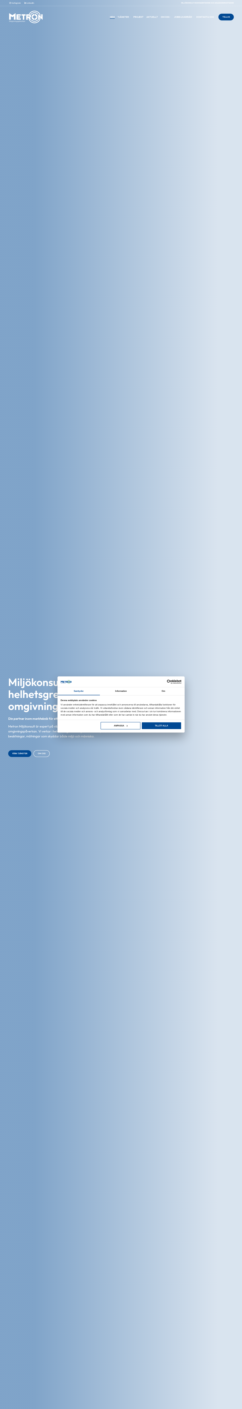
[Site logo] (26, 16)
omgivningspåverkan (22, 731)
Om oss (41, 753)
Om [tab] (163, 691)
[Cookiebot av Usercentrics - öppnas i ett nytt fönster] (169, 682)
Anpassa (119, 725)
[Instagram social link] (15, 3)
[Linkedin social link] (29, 3)
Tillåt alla (161, 725)
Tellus (226, 17)
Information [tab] (121, 691)
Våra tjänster (19, 753)
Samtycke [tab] (78, 691)
